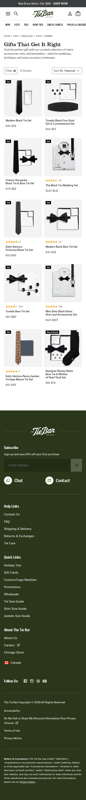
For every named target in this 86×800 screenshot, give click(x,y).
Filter (9, 70)
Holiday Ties (12, 565)
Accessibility (12, 710)
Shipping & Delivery (17, 529)
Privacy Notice (13, 738)
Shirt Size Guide (15, 609)
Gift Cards (11, 572)
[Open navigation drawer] (8, 13)
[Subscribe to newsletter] (76, 465)
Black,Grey (27, 36)
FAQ (7, 521)
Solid (38, 36)
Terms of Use (12, 730)
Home (7, 36)
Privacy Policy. (28, 782)
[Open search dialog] (16, 13)
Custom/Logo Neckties (20, 580)
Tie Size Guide (14, 601)
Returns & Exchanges (19, 536)
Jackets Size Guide (17, 616)
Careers (9, 645)
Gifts (16, 36)
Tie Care (9, 543)
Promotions (12, 587)
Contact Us (12, 514)
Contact (63, 480)
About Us (10, 638)
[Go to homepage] (43, 14)
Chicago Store (14, 652)
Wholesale (11, 594)
